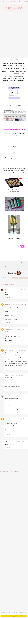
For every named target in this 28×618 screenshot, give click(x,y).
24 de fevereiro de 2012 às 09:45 (18, 375)
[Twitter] (21, 278)
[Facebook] (15, 278)
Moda (21, 1)
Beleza (16, 1)
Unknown (7, 304)
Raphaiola (7, 289)
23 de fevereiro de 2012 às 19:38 (18, 304)
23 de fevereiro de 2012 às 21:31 (18, 350)
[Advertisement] (14, 44)
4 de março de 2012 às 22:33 (17, 441)
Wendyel (7, 396)
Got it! (14, 616)
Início (5, 1)
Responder (7, 297)
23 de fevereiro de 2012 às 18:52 (19, 289)
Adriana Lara (8, 419)
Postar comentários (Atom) (11, 471)
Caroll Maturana (9, 329)
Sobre (10, 1)
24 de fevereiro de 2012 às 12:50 (18, 396)
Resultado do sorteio (17, 266)
